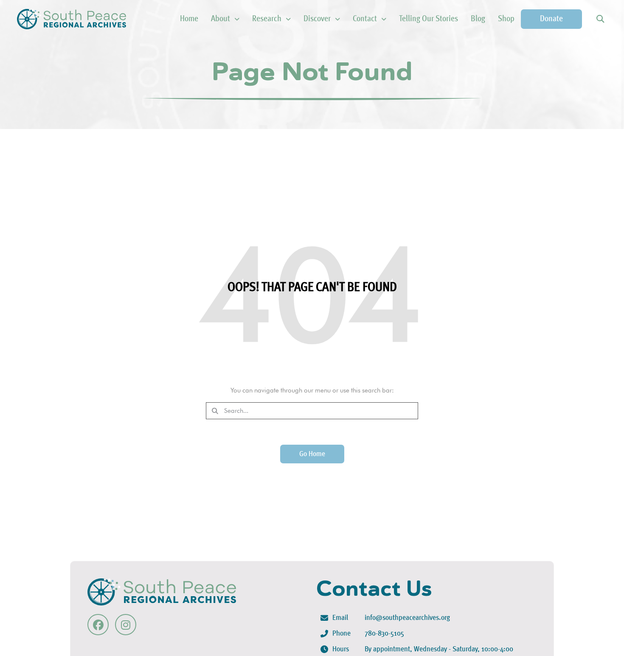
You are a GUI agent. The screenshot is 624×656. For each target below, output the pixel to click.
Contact (365, 19)
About (220, 19)
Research (266, 19)
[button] (600, 19)
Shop (506, 19)
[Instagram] (125, 624)
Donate (551, 19)
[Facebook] (98, 624)
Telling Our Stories (428, 19)
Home (189, 19)
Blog (478, 19)
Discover (317, 19)
